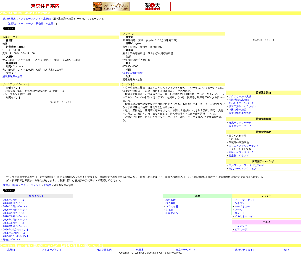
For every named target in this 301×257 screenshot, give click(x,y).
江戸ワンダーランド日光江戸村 (246, 165)
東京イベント (36, 196)
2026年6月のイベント (15, 216)
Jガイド (288, 249)
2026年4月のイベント (15, 209)
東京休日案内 (10, 18)
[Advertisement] (60, 126)
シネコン (240, 203)
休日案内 (141, 249)
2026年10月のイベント (16, 229)
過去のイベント (12, 239)
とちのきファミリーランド (244, 145)
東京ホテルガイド (186, 249)
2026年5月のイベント (15, 213)
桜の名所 (171, 203)
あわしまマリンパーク (241, 103)
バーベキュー (242, 206)
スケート (240, 213)
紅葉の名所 (172, 213)
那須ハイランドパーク (241, 152)
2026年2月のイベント (15, 203)
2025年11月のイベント (16, 233)
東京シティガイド (245, 249)
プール (238, 209)
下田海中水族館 (237, 109)
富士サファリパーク (240, 126)
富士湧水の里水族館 (240, 113)
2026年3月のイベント (15, 206)
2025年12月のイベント (16, 236)
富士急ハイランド (239, 155)
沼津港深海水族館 (12, 76)
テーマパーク (25, 23)
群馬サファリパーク (240, 122)
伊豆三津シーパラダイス (242, 106)
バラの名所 (172, 206)
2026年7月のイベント (15, 219)
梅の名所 (171, 200)
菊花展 (169, 209)
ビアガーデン (242, 229)
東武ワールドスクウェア (242, 168)
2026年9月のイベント (15, 226)
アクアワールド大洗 (240, 96)
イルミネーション (245, 216)
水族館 (47, 18)
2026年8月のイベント (15, 223)
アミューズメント (31, 18)
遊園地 (12, 23)
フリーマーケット (245, 200)
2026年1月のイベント (15, 200)
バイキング (241, 226)
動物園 (39, 23)
